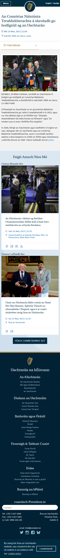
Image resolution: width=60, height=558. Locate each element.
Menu (6, 3)
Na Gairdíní (30, 458)
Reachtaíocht (30, 388)
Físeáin (30, 430)
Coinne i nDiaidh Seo (13, 254)
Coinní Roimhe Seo (30, 406)
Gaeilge (56, 3)
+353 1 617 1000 (13, 513)
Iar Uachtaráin (30, 391)
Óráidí (30, 424)
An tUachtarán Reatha (30, 381)
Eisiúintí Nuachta (30, 421)
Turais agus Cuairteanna (30, 461)
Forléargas (12, 45)
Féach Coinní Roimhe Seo (30, 340)
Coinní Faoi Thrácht (30, 409)
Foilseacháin (30, 436)
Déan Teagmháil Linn (30, 482)
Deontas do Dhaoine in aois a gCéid (30, 479)
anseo (51, 140)
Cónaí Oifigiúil (30, 451)
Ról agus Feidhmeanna (30, 385)
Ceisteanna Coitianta (30, 476)
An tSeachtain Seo (30, 403)
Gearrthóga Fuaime (30, 427)
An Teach (30, 455)
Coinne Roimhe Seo (12, 163)
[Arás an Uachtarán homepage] (30, 361)
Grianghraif (30, 433)
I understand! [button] (46, 549)
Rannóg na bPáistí (30, 494)
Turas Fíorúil (30, 448)
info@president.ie (33, 528)
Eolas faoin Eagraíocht (30, 473)
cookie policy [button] (14, 553)
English (48, 3)
